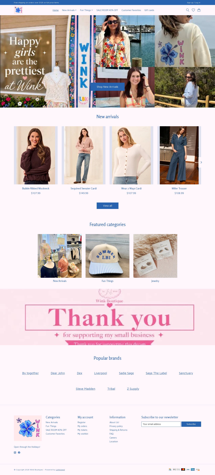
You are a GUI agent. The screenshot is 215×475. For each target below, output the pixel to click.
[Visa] (188, 469)
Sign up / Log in (193, 2)
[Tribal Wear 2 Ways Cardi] (131, 155)
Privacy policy (116, 426)
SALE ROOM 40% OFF (107, 10)
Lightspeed (60, 470)
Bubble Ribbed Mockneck (35, 188)
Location (114, 441)
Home (56, 10)
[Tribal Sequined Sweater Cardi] (83, 155)
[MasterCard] (183, 469)
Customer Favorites (131, 10)
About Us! (114, 422)
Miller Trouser (179, 188)
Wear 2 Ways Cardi (131, 188)
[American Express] (193, 469)
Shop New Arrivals (107, 86)
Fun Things (107, 280)
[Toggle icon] (188, 10)
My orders (82, 426)
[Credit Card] (170, 469)
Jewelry (155, 280)
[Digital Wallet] (176, 469)
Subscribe (191, 424)
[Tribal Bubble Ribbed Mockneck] (36, 155)
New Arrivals (59, 280)
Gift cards (149, 10)
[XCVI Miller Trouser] (179, 155)
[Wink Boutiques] (18, 10)
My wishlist (83, 433)
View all (107, 205)
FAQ (111, 433)
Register (82, 422)
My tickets (82, 430)
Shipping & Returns (118, 430)
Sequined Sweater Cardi (84, 188)
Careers (113, 437)
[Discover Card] (198, 469)
